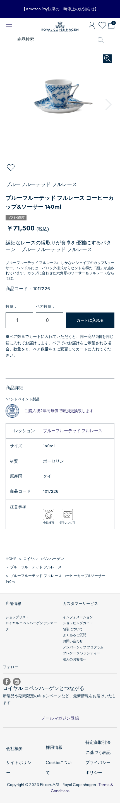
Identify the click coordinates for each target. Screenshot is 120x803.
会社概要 (14, 748)
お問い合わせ (73, 641)
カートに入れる (90, 320)
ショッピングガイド (78, 623)
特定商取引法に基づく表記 (98, 747)
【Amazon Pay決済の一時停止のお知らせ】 (60, 9)
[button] (108, 104)
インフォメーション (78, 617)
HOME (11, 559)
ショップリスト (17, 617)
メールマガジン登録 (60, 718)
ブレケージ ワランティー (81, 653)
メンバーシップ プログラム (83, 647)
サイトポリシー (18, 767)
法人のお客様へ (74, 659)
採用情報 (54, 747)
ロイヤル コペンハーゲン (43, 559)
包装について (73, 629)
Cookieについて (59, 767)
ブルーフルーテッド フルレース (72, 430)
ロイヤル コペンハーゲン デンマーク (31, 626)
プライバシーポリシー (98, 767)
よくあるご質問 (74, 635)
